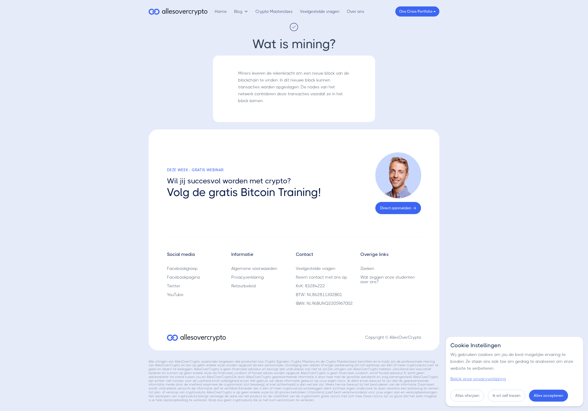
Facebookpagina (183, 277)
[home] (178, 11)
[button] (241, 11)
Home (221, 11)
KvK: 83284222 (310, 286)
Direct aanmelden (398, 208)
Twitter (173, 286)
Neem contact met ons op (321, 277)
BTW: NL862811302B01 (319, 294)
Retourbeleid (243, 286)
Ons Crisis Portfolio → (417, 11)
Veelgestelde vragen (319, 11)
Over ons (355, 11)
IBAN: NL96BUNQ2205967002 (324, 303)
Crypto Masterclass (274, 11)
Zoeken (367, 268)
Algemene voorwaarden (254, 268)
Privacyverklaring (247, 277)
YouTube (175, 294)
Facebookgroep (182, 268)
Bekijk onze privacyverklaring (478, 379)
